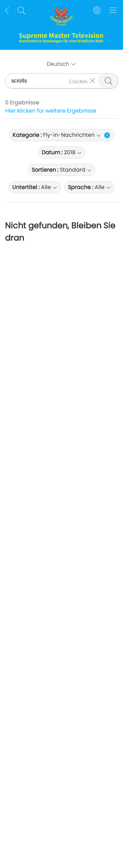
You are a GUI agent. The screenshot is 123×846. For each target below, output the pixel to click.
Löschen (78, 81)
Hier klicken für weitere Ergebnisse (50, 111)
